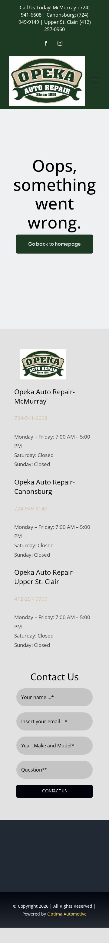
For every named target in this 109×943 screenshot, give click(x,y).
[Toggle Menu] (95, 80)
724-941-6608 (31, 417)
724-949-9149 (31, 508)
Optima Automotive (67, 914)
